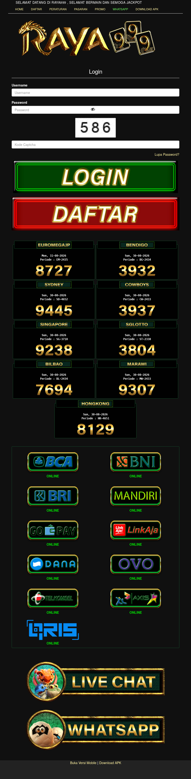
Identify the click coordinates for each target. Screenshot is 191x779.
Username (19, 85)
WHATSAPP (120, 9)
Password (19, 102)
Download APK (110, 762)
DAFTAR (36, 9)
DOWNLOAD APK (147, 9)
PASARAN (80, 9)
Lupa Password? (167, 154)
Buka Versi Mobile (83, 762)
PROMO (100, 9)
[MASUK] (95, 177)
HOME (19, 9)
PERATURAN (58, 9)
